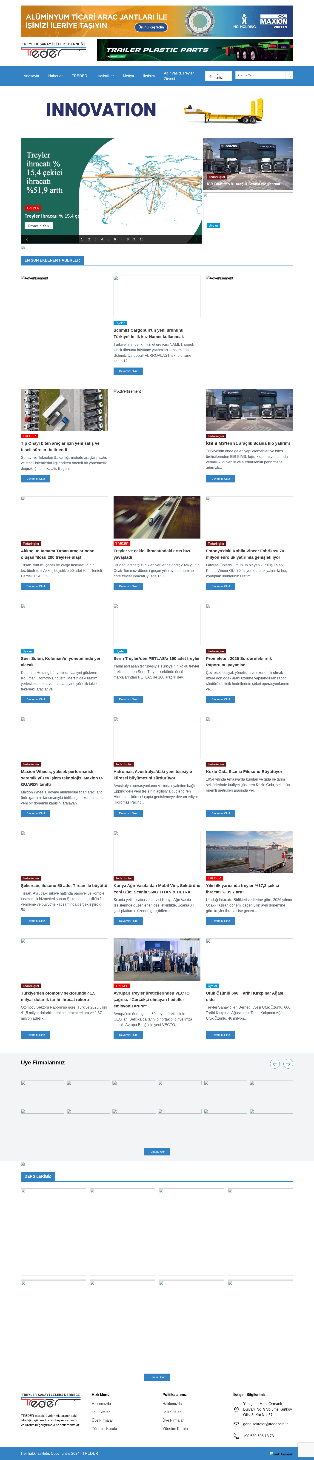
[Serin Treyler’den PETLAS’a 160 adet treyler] (157, 625)
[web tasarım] (281, 1453)
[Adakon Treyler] (271, 1120)
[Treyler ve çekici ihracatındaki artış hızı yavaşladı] (157, 517)
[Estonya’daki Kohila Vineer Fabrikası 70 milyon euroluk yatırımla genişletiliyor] (249, 517)
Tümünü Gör (157, 1151)
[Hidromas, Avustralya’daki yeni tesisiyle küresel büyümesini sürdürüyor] (157, 738)
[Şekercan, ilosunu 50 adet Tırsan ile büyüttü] (64, 852)
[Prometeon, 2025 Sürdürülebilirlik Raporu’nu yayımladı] (249, 625)
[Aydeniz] (88, 1120)
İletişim (149, 76)
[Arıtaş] (134, 1120)
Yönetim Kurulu (104, 1429)
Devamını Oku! (128, 371)
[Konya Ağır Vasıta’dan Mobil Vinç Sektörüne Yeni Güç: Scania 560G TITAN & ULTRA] (157, 852)
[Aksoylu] (225, 1120)
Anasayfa (31, 76)
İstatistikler (105, 76)
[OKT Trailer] (180, 1091)
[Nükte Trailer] (271, 1091)
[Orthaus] (134, 1091)
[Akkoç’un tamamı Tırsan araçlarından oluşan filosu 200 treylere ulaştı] (64, 517)
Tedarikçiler (217, 177)
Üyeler (213, 225)
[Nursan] (225, 1091)
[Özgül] (88, 1091)
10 (141, 239)
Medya (128, 76)
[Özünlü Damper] (42, 1091)
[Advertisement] (64, 278)
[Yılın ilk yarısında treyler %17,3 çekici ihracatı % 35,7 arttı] (249, 852)
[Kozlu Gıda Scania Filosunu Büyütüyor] (249, 738)
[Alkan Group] (180, 1125)
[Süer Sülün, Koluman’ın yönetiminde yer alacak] (64, 625)
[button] (27, 239)
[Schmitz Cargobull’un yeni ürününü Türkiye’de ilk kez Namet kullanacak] (157, 297)
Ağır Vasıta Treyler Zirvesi (179, 76)
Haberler (55, 76)
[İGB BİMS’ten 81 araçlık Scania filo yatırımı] (249, 410)
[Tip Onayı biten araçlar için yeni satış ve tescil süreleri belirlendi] (64, 410)
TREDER (79, 76)
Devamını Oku (38, 226)
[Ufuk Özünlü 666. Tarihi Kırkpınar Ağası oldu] (249, 960)
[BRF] (42, 1120)
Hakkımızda (101, 1404)
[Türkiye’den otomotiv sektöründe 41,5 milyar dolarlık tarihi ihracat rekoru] (64, 960)
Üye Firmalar (102, 1420)
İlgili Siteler (101, 1412)
